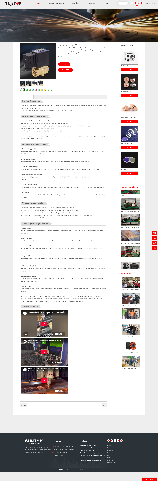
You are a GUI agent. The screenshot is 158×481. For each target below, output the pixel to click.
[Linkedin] (135, 3)
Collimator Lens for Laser (127, 117)
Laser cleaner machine (86, 458)
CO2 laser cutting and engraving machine (92, 455)
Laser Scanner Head (126, 143)
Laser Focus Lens (125, 91)
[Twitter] (115, 440)
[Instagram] (141, 3)
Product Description (26, 97)
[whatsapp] (137, 5)
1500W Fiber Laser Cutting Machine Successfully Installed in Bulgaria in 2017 (131, 321)
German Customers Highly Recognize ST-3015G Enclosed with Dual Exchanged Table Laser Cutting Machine (131, 368)
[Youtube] (138, 3)
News (109, 453)
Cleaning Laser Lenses (126, 65)
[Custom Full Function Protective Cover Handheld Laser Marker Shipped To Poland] (130, 219)
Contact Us (110, 460)
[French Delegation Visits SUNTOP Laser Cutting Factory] (131, 298)
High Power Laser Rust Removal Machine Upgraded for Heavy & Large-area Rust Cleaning (131, 237)
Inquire (65, 64)
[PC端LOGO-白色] (34, 441)
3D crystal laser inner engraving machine (92, 453)
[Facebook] (132, 3)
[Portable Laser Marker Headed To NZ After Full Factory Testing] (130, 203)
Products (109, 448)
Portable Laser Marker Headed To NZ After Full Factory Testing (131, 205)
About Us (110, 450)
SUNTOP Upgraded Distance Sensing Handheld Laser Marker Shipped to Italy (131, 268)
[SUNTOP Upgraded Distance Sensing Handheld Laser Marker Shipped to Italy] (130, 266)
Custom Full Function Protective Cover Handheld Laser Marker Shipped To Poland (131, 221)
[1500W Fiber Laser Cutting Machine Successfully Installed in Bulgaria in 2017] (131, 313)
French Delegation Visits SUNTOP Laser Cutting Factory (131, 305)
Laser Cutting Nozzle (126, 169)
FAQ (108, 458)
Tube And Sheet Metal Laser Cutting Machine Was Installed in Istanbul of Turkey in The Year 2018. (131, 289)
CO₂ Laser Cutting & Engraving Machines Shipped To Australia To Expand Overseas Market (131, 253)
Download (110, 455)
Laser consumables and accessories (90, 460)
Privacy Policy (111, 463)
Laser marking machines (87, 448)
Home (109, 445)
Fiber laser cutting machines (88, 445)
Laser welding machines (87, 450)
